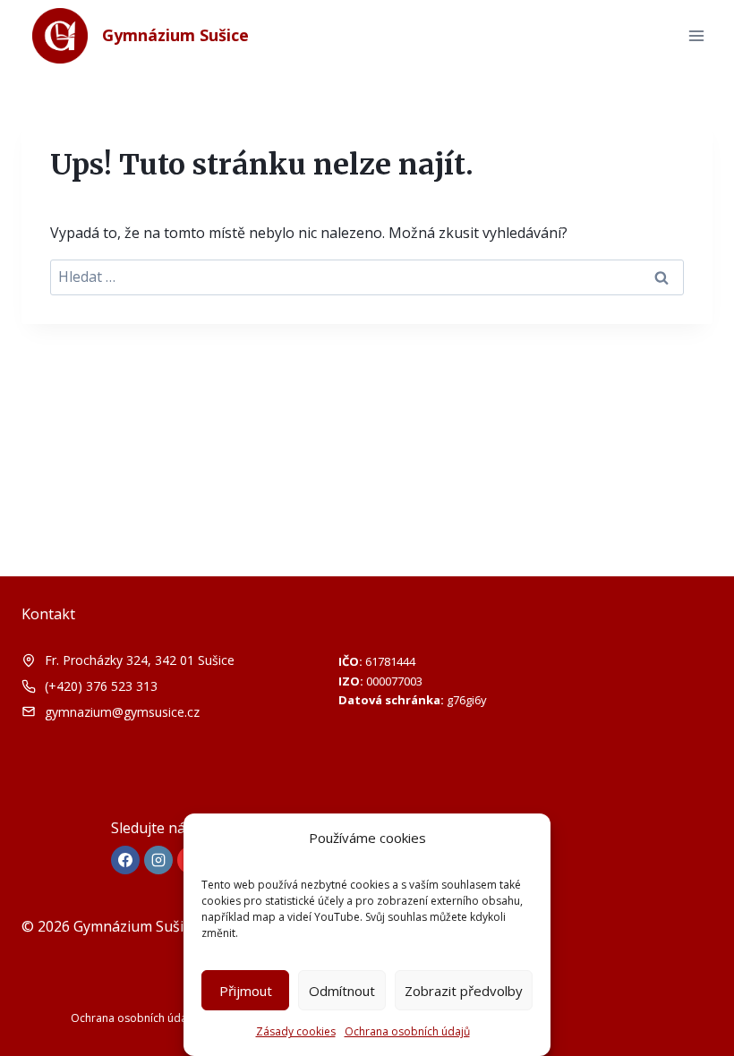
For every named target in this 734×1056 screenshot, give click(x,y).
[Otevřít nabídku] (696, 35)
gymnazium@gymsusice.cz (122, 711)
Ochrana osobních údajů (407, 1031)
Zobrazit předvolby (464, 991)
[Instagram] (158, 860)
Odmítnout (342, 991)
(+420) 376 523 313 (101, 685)
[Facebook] (125, 860)
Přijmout (245, 991)
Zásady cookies (296, 1031)
